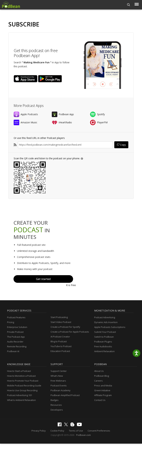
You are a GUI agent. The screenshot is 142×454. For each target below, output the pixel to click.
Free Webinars (58, 380)
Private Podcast (15, 331)
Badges (55, 400)
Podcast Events (59, 385)
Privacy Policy (39, 430)
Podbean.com (83, 435)
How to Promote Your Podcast (22, 380)
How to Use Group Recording (22, 390)
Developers (57, 409)
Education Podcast (60, 351)
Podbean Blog (101, 375)
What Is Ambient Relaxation (21, 400)
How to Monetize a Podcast (21, 375)
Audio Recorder (15, 341)
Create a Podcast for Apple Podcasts (70, 331)
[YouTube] (80, 425)
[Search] (128, 5)
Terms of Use (76, 430)
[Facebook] (60, 425)
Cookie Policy (57, 430)
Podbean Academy (60, 390)
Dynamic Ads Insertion (106, 322)
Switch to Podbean (104, 336)
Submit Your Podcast (105, 331)
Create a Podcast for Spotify (65, 326)
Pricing (10, 322)
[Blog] (73, 425)
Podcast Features (16, 317)
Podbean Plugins (103, 341)
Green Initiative (102, 390)
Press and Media (103, 385)
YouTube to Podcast (61, 346)
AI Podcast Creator (60, 336)
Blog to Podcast (59, 341)
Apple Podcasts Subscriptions (109, 327)
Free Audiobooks (103, 346)
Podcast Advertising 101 (19, 395)
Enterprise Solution (17, 327)
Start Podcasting (59, 317)
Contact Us (99, 400)
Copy (122, 144)
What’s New (57, 375)
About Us (99, 371)
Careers (98, 380)
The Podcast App (16, 336)
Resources (56, 404)
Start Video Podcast (61, 322)
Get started (43, 279)
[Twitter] (67, 425)
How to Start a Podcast (19, 371)
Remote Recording (16, 346)
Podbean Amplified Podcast (65, 395)
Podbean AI (13, 351)
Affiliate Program (103, 395)
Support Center (59, 371)
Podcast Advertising (104, 317)
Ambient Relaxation (104, 351)
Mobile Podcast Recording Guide (24, 385)
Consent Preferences (99, 430)
